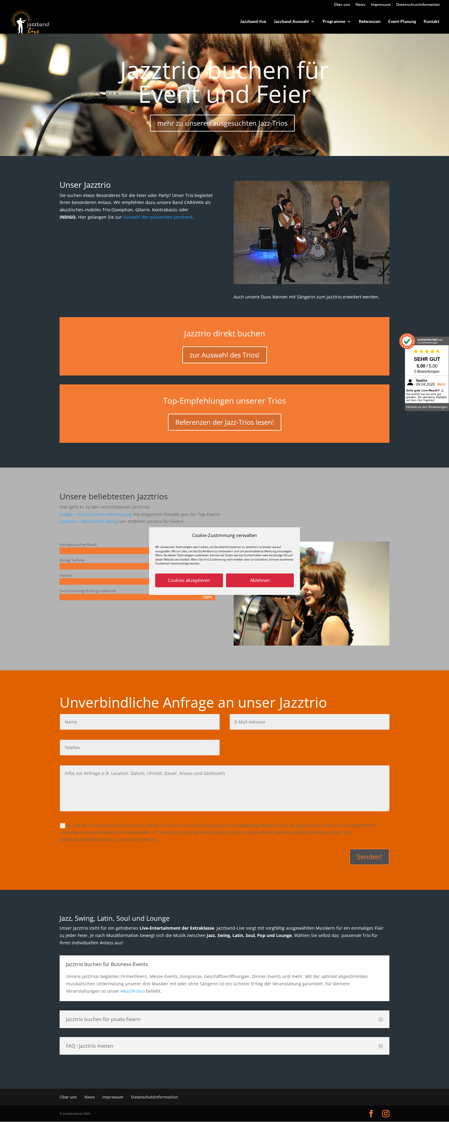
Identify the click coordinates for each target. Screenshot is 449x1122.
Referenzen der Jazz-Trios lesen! (224, 422)
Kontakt (431, 21)
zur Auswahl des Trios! (225, 354)
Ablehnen (260, 580)
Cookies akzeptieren (189, 580)
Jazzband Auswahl (291, 21)
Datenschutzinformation (418, 5)
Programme (334, 21)
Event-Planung (402, 21)
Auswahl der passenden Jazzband (157, 217)
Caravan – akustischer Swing (89, 521)
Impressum (381, 5)
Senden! (369, 856)
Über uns (342, 5)
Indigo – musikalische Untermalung (96, 514)
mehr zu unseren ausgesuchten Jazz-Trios (222, 123)
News (360, 5)
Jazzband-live (253, 21)
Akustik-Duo (132, 991)
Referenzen (370, 21)
